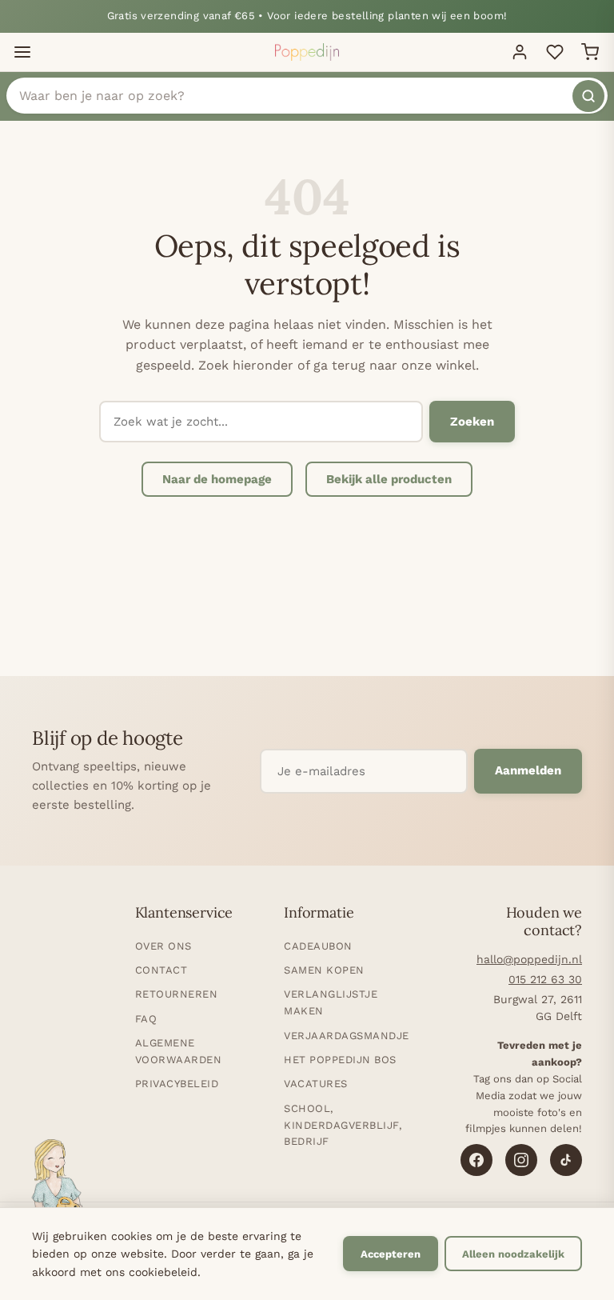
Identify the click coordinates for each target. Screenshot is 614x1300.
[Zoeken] (588, 96)
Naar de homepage (217, 479)
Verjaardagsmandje (346, 1036)
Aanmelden (528, 770)
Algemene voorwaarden (178, 1051)
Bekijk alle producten (389, 479)
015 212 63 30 (545, 979)
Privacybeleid (177, 1084)
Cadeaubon (318, 946)
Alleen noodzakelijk (513, 1254)
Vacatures (316, 1084)
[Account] (519, 52)
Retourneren (176, 994)
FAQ (146, 1019)
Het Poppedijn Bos (340, 1060)
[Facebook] (476, 1160)
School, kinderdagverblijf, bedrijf (342, 1125)
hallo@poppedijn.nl (529, 959)
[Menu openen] (22, 52)
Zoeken (472, 421)
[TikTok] (566, 1160)
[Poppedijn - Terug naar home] (307, 52)
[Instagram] (521, 1160)
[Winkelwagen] (590, 52)
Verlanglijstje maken (330, 1002)
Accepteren (391, 1254)
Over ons (163, 946)
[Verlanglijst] (554, 52)
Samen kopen (324, 970)
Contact (161, 970)
